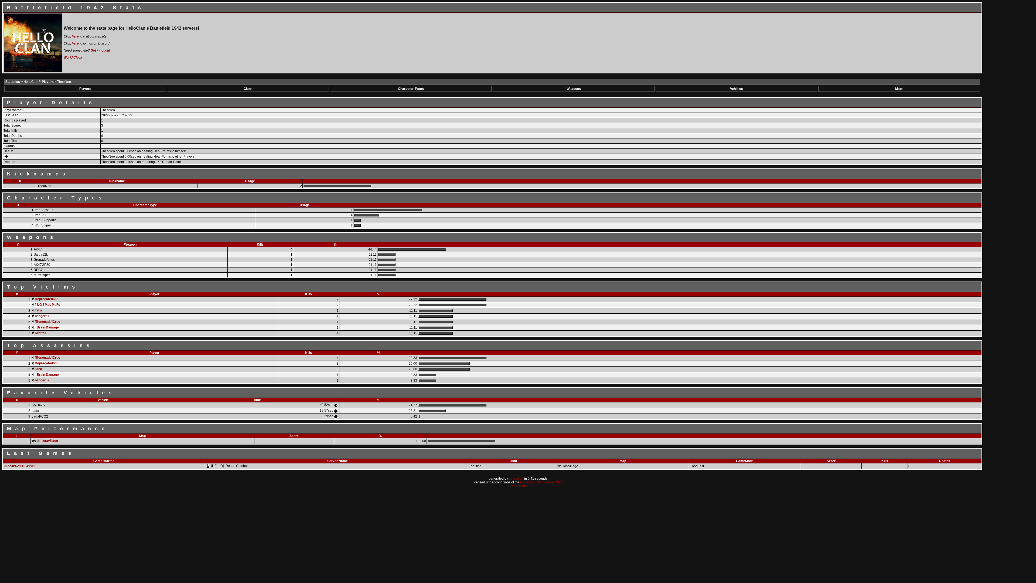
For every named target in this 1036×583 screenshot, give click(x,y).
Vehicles (736, 89)
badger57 (42, 316)
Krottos (40, 333)
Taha (38, 310)
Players (48, 82)
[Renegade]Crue (47, 322)
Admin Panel (518, 486)
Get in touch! (100, 50)
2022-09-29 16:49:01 (19, 466)
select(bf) (516, 478)
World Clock (73, 57)
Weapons (574, 89)
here (75, 36)
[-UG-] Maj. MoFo (47, 305)
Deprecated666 (47, 299)
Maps (899, 89)
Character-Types (411, 89)
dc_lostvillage (47, 441)
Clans (248, 89)
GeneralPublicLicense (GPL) (541, 482)
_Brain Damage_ (48, 327)
